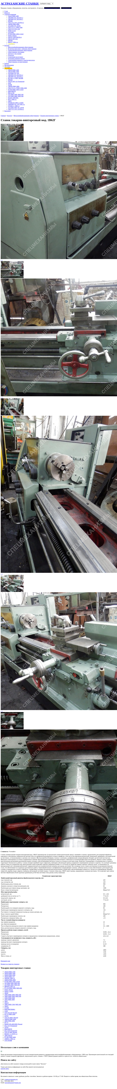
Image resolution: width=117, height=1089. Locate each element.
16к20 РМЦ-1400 (13, 16)
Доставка (7, 67)
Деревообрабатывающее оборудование (20, 50)
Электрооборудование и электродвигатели (21, 60)
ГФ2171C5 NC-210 (14, 29)
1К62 (6, 1001)
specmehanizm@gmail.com (13, 1082)
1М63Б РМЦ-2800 (13, 24)
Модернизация (9, 65)
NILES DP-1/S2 (13, 39)
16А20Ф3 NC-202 (13, 73)
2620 (9, 83)
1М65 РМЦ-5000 (9, 998)
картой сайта (5, 1068)
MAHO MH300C (13, 98)
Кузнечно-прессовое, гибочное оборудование (22, 49)
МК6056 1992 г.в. (9, 986)
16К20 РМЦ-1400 (13, 70)
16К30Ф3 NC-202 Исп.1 (15, 19)
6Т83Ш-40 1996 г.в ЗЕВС (16, 103)
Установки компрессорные (16, 58)
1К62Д (6, 1003)
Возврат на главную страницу (10, 964)
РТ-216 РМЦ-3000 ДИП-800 (13, 988)
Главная (3, 115)
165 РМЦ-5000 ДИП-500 (15, 94)
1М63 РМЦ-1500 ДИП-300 (12, 1004)
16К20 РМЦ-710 (9, 976)
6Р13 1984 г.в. (12, 99)
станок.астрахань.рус (11, 1079)
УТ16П (6, 1008)
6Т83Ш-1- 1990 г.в (13, 106)
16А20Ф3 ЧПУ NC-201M (16, 107)
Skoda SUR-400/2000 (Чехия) (13, 1024)
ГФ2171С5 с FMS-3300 (15, 27)
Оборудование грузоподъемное (18, 62)
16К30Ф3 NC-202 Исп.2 (15, 17)
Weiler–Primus (12, 35)
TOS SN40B (8, 1040)
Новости (7, 13)
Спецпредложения (10, 14)
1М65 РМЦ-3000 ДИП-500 (12, 996)
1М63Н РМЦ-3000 (10, 1019)
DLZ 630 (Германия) (10, 1030)
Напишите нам (5, 961)
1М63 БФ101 (8, 1035)
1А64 (6, 1011)
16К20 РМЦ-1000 (13, 71)
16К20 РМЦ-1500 (9, 972)
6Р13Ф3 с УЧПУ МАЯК (15, 78)
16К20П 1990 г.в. (9, 978)
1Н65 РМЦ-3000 (9, 999)
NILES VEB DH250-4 (15, 37)
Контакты (7, 111)
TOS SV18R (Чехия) (10, 1032)
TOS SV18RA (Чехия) (11, 1017)
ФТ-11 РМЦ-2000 (9, 1014)
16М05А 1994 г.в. (9, 1039)
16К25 (6, 1006)
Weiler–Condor (8, 991)
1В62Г (6, 993)
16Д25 (6, 1016)
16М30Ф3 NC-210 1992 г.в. (16, 104)
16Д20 (6, 1027)
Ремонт (6, 63)
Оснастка (11, 55)
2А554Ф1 (11, 32)
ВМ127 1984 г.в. (13, 42)
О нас (6, 11)
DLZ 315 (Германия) (10, 1026)
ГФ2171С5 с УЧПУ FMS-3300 (17, 88)
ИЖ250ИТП (12, 91)
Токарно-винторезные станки (49, 115)
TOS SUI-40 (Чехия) (10, 1012)
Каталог (6, 45)
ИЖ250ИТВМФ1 (9, 1009)
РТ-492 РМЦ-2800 (10, 1037)
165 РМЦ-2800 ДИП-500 (15, 96)
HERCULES (12, 31)
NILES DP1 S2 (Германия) (16, 81)
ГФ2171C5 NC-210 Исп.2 (16, 22)
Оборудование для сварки (16, 52)
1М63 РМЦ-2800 (9, 1021)
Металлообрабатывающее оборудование (20, 47)
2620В (10, 85)
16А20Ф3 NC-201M (14, 26)
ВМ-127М (11, 93)
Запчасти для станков (14, 53)
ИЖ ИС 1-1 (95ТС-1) (10, 1034)
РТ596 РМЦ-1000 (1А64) (15, 34)
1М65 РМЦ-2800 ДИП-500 (12, 994)
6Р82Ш (10, 21)
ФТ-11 (6, 1022)
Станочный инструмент (15, 57)
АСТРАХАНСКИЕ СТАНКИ (20, 3)
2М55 (10, 101)
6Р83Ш (10, 40)
